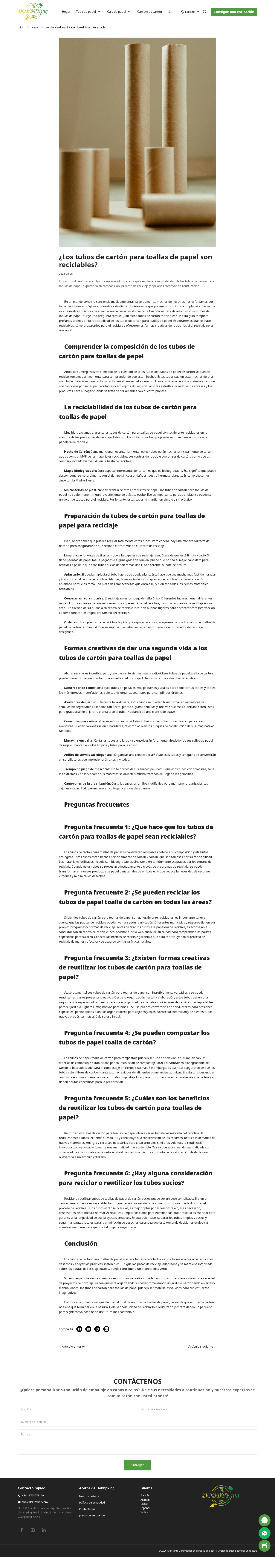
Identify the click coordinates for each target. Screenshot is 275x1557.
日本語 (144, 1504)
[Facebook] (21, 1530)
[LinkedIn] (44, 1530)
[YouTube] (32, 1530)
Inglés (144, 1512)
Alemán (145, 1499)
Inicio (21, 27)
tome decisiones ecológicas (77, 306)
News (34, 27)
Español (145, 1508)
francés (144, 1495)
